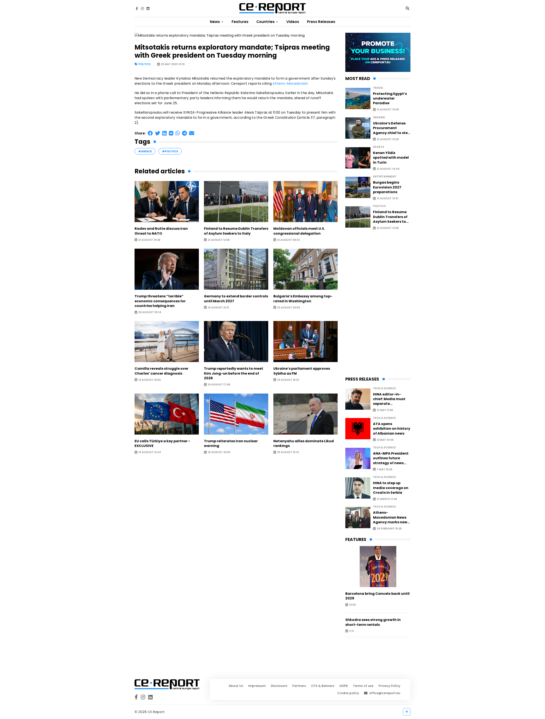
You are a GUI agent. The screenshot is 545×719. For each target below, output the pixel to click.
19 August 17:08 (219, 384)
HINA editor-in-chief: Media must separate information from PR (391, 399)
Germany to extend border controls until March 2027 (236, 298)
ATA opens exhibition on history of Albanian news (391, 429)
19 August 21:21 (218, 307)
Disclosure (279, 686)
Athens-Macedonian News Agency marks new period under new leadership (390, 517)
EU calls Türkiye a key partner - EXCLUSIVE (162, 443)
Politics (144, 64)
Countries (265, 21)
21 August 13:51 (387, 198)
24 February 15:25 (389, 528)
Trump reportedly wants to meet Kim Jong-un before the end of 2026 (233, 373)
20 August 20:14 (149, 312)
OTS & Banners (322, 686)
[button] (150, 133)
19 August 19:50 (149, 379)
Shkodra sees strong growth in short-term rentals (373, 622)
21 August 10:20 (388, 139)
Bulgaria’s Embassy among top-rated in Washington (302, 298)
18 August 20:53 (219, 452)
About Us (236, 686)
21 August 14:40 (388, 168)
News (215, 21)
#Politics (170, 151)
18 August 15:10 (288, 452)
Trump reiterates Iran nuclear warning (231, 443)
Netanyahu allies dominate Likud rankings (303, 443)
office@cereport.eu (384, 693)
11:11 (351, 631)
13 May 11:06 (385, 410)
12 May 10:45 (385, 439)
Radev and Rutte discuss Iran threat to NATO (161, 231)
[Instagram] (142, 8)
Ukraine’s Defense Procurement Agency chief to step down (391, 128)
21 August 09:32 (288, 239)
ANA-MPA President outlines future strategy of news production (391, 458)
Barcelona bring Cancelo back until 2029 (377, 596)
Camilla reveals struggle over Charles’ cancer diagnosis (161, 371)
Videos (292, 21)
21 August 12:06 (219, 239)
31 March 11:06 (387, 499)
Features (240, 21)
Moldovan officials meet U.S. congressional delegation (299, 231)
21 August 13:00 (388, 109)
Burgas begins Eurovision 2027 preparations (387, 187)
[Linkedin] (148, 8)
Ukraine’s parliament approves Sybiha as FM (301, 371)
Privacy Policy (389, 686)
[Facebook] (137, 8)
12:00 (352, 604)
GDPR (343, 686)
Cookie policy (348, 693)
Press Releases (321, 21)
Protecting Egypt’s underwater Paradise (390, 98)
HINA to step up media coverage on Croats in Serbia (390, 488)
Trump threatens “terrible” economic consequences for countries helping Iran (160, 301)
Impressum (257, 686)
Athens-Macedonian (290, 83)
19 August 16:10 (288, 379)
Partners (299, 686)
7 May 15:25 (384, 469)
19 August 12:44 (149, 452)
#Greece (145, 151)
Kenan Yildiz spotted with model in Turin (391, 158)
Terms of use (363, 686)
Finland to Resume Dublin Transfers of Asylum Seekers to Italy (236, 231)
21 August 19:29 (149, 239)
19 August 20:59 (288, 307)
